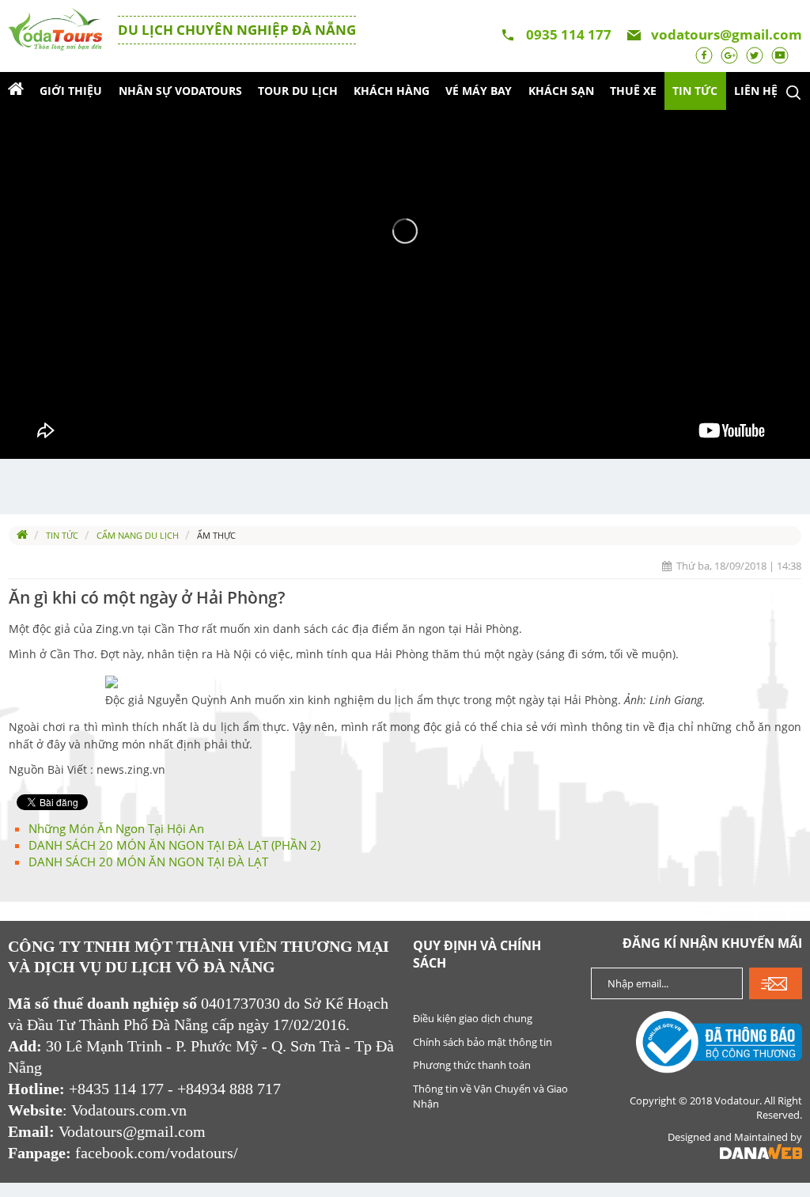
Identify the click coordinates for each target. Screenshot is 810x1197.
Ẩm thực (216, 535)
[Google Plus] (729, 54)
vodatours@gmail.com (726, 34)
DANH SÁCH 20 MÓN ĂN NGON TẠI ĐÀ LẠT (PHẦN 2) (174, 845)
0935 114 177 (568, 34)
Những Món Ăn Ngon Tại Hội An (116, 828)
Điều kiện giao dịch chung (472, 1018)
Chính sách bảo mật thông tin (482, 1042)
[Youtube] (780, 54)
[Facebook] (704, 54)
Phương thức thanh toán (472, 1065)
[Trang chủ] (16, 91)
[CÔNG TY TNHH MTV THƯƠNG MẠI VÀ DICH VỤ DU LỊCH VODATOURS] (55, 28)
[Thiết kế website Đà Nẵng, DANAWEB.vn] (761, 1154)
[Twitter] (754, 54)
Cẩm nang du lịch (138, 535)
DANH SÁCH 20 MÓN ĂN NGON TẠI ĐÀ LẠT (148, 861)
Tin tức (62, 535)
